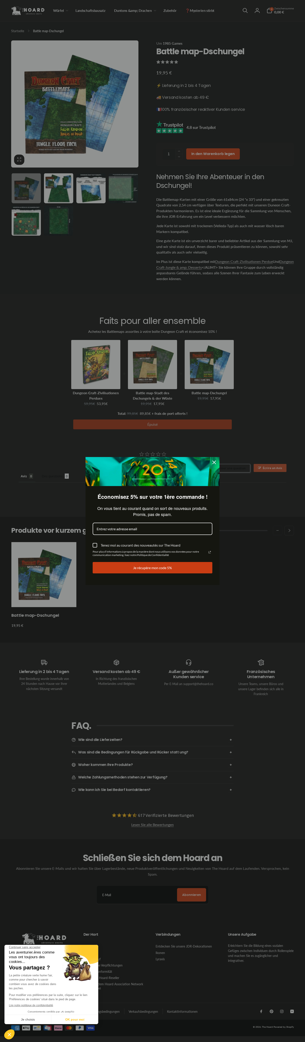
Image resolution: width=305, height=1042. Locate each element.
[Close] (214, 462)
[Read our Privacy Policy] (209, 552)
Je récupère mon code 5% (152, 568)
